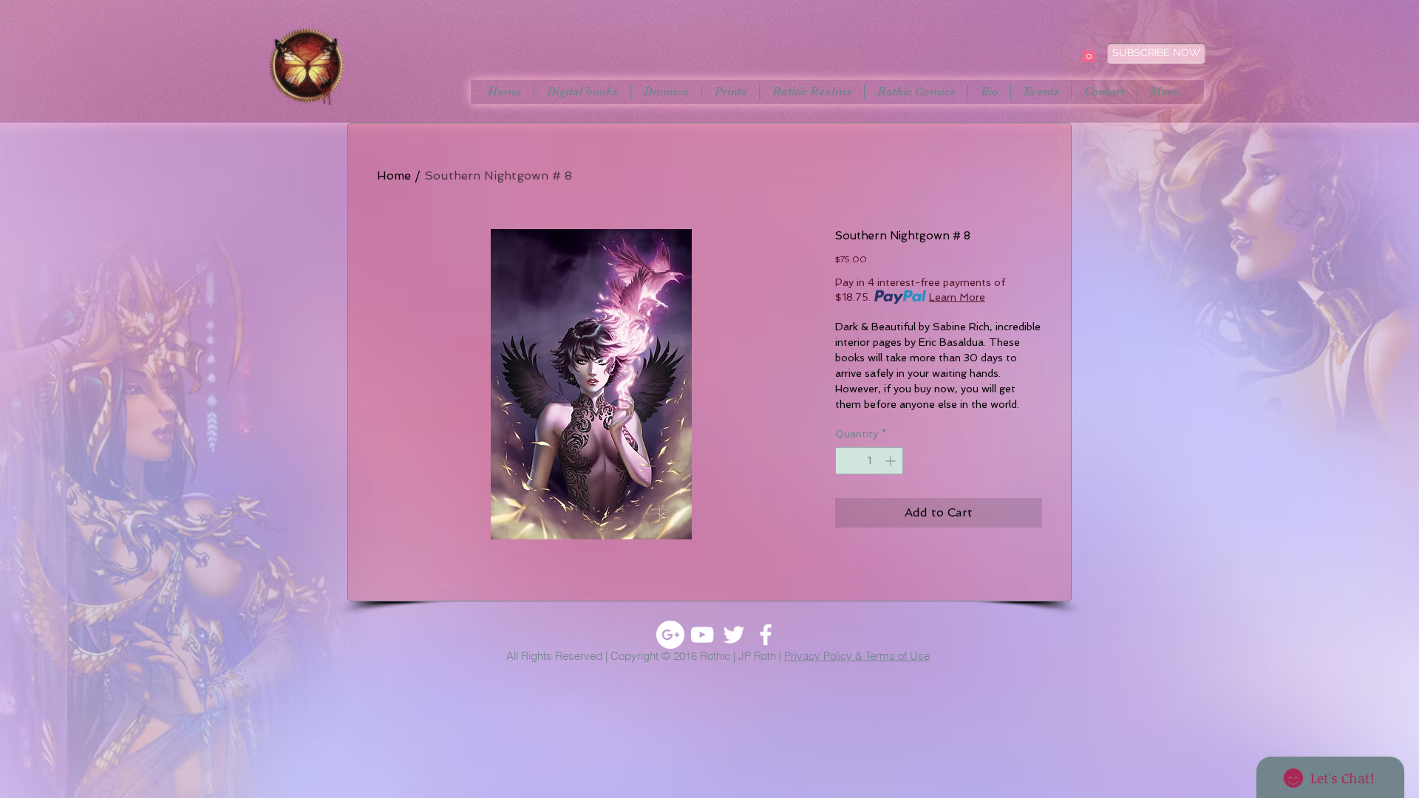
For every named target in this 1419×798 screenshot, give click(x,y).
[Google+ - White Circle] (670, 635)
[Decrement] (846, 461)
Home (394, 175)
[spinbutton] (869, 461)
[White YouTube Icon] (702, 635)
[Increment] (891, 461)
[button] (1088, 53)
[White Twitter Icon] (734, 635)
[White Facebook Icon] (766, 635)
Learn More (957, 297)
